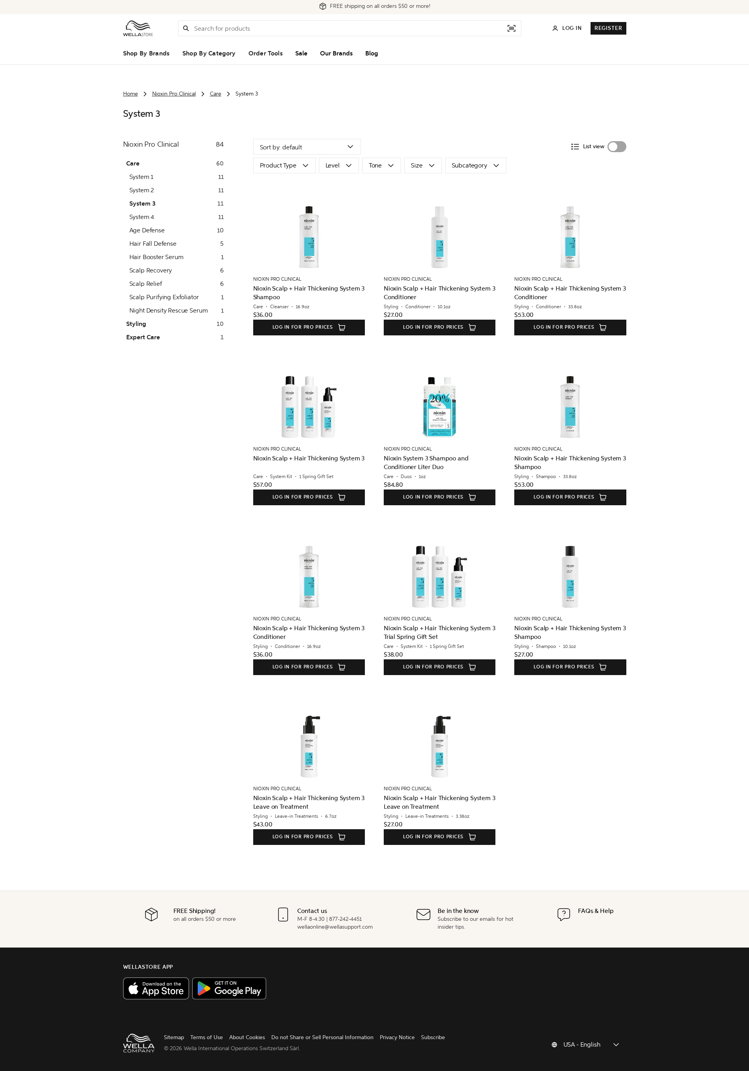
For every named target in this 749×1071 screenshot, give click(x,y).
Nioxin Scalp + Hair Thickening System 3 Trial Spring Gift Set (439, 632)
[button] (186, 28)
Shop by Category (209, 53)
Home (130, 93)
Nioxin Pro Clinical (174, 93)
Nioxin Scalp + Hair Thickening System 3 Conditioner (439, 293)
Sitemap (174, 1037)
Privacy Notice (397, 1037)
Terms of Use (206, 1037)
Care (215, 93)
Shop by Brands (146, 53)
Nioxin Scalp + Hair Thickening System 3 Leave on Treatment (309, 802)
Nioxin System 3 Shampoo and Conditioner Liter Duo (426, 463)
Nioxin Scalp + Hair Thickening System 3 (309, 458)
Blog (371, 53)
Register (608, 28)
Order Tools (265, 53)
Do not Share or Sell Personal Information (322, 1037)
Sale (301, 53)
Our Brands (336, 53)
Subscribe (433, 1037)
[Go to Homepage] (138, 28)
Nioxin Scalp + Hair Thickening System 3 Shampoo (309, 293)
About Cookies (247, 1037)
